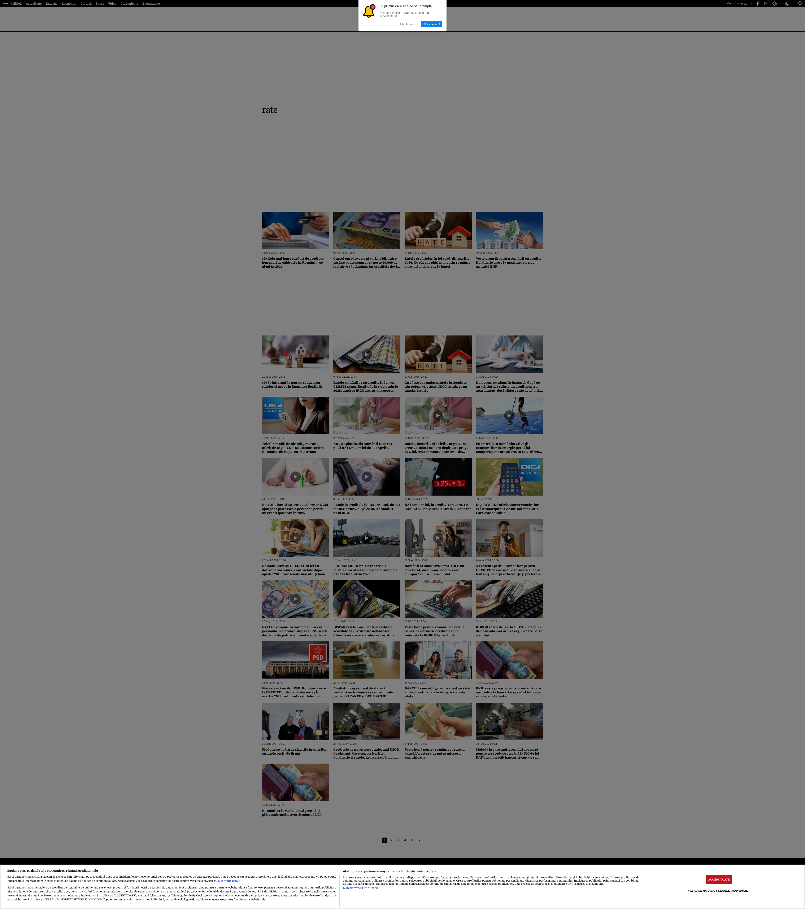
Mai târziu (407, 24)
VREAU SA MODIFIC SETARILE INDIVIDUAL (718, 890)
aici (94, 896)
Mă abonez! (432, 24)
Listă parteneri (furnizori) (360, 888)
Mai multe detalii (229, 880)
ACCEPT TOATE (719, 879)
